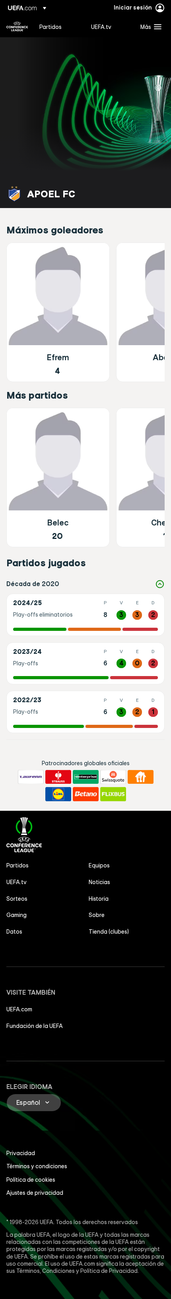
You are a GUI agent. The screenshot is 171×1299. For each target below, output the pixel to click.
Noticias (99, 882)
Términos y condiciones (36, 1166)
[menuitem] (58, 26)
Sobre (97, 915)
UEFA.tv (16, 882)
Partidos (17, 865)
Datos (14, 931)
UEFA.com (19, 1009)
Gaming (16, 915)
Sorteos (16, 899)
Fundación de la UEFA (34, 1026)
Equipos (99, 865)
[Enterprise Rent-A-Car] (86, 777)
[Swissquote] (113, 777)
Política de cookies (30, 1180)
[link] (50, 26)
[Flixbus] (113, 794)
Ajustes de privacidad (34, 1193)
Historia (99, 899)
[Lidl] (58, 794)
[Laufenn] (31, 777)
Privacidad (20, 1153)
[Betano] (86, 794)
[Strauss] (58, 777)
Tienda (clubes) (109, 931)
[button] (149, 26)
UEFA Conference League (17, 26)
